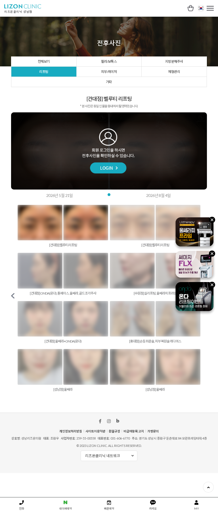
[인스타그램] (109, 421)
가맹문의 (153, 431)
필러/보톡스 (109, 61)
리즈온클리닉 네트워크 (102, 455)
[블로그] (117, 422)
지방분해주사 (174, 61)
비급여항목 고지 (133, 431)
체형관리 (174, 72)
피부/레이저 (109, 72)
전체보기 (44, 61)
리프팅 (43, 72)
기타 (109, 82)
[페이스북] (100, 421)
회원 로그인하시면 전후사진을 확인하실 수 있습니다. (109, 151)
